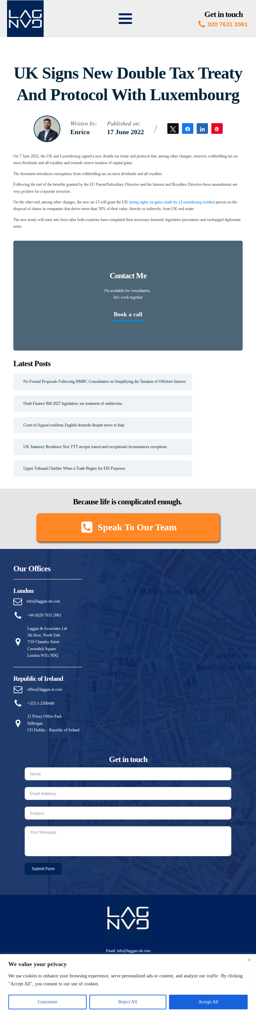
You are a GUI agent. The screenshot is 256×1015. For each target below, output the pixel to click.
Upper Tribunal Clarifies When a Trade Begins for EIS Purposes (74, 468)
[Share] (187, 128)
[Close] (249, 960)
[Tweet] (173, 128)
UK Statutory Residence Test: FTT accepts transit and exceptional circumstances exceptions (95, 446)
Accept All (208, 1001)
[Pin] (217, 128)
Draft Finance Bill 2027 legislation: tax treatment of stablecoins (72, 403)
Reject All (127, 1001)
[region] (128, 984)
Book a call (128, 314)
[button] (128, 527)
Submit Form (43, 869)
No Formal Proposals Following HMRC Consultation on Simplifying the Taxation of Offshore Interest (104, 381)
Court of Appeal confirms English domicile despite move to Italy (74, 425)
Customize (47, 1001)
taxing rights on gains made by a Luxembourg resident (172, 202)
